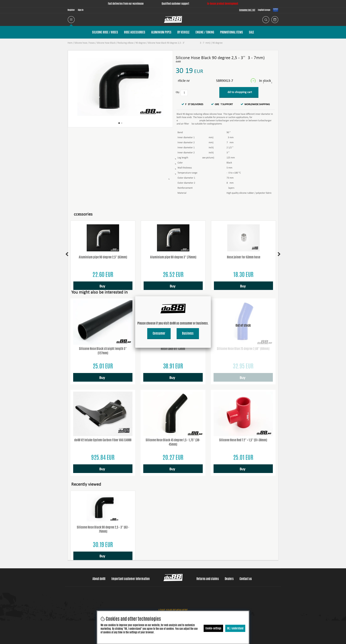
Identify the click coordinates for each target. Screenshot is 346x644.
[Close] (211, 296)
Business (188, 333)
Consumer (159, 333)
